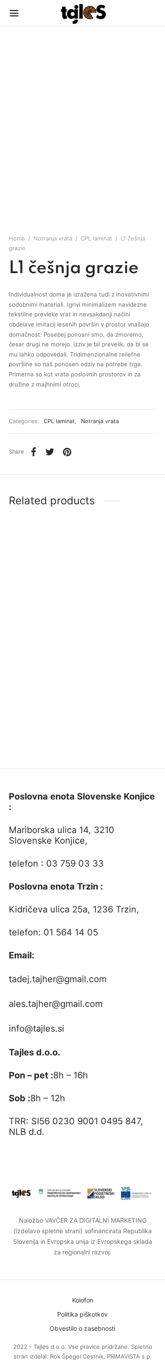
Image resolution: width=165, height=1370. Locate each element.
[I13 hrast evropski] (44, 702)
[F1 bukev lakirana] (121, 591)
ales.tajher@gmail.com (56, 1003)
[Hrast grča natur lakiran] (44, 591)
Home (17, 238)
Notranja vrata (52, 238)
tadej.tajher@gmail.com (57, 979)
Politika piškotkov (82, 1314)
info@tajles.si (36, 1028)
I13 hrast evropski (34, 753)
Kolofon (82, 1300)
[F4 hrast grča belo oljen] (121, 702)
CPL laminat (96, 238)
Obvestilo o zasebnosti (82, 1328)
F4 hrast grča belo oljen (120, 753)
